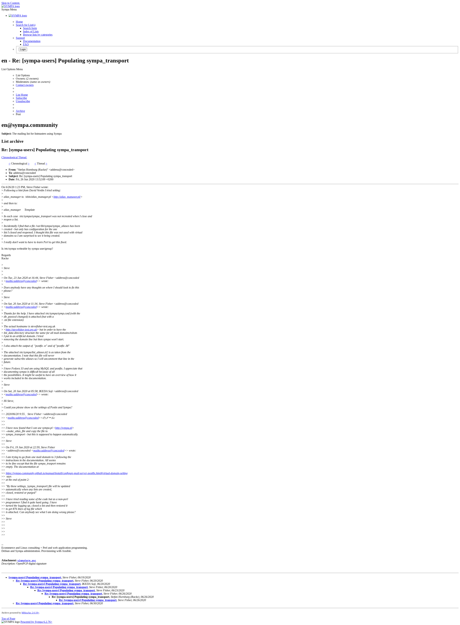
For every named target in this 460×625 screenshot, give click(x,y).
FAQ (26, 44)
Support (20, 37)
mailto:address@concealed (21, 281)
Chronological (9, 157)
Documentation (31, 41)
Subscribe (21, 98)
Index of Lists (31, 31)
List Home (22, 94)
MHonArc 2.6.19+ (30, 612)
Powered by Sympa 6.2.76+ (36, 621)
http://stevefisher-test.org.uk (21, 329)
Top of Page (8, 618)
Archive (20, 110)
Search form (30, 28)
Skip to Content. (10, 2)
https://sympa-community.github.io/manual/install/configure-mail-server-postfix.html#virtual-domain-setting (67, 473)
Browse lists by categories (37, 34)
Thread (22, 157)
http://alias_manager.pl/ (67, 196)
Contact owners (25, 85)
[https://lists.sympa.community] (10, 6)
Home (19, 21)
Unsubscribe (23, 101)
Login (23, 49)
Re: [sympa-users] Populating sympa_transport (44, 580)
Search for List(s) (25, 24)
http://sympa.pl (63, 427)
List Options (23, 75)
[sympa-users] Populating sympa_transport (35, 577)
